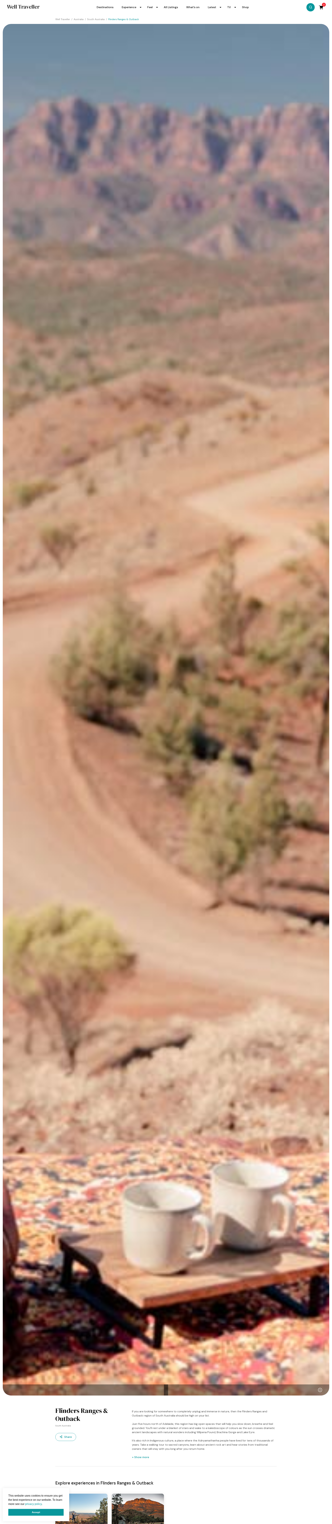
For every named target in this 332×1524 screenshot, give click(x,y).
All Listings (171, 7)
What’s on (193, 7)
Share (68, 1437)
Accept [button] (36, 1512)
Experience (129, 7)
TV (229, 7)
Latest (212, 7)
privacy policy (33, 1504)
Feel (150, 7)
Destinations (105, 7)
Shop (245, 7)
